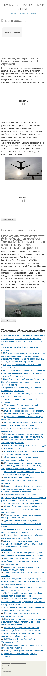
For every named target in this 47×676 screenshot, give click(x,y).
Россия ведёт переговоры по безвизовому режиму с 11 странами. (21, 60)
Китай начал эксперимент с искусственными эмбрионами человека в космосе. (22, 609)
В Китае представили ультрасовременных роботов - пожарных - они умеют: (21, 588)
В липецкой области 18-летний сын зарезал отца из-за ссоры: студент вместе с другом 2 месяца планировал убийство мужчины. (22, 489)
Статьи (33, 13)
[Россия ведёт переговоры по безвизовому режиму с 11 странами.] (23, 168)
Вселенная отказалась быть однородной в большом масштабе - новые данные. (21, 531)
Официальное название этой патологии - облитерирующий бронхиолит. (21, 635)
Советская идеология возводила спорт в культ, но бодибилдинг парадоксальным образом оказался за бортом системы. (23, 581)
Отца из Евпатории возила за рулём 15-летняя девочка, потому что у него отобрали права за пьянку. (21, 509)
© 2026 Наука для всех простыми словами (14, 663)
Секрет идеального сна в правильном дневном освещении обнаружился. (19, 458)
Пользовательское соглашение (17, 666)
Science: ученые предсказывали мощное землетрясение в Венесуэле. (21, 516)
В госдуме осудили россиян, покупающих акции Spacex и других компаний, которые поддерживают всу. (21, 561)
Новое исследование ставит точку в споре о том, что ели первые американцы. (22, 473)
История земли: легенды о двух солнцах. (22, 413)
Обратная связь (6, 671)
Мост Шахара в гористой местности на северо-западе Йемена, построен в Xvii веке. (21, 629)
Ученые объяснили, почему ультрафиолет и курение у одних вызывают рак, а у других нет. (22, 435)
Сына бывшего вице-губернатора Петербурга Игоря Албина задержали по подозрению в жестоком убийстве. (22, 382)
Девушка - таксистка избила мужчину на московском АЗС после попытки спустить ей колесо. (21, 523)
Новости (24, 13)
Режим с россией (12, 32)
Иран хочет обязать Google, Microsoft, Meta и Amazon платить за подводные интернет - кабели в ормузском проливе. (23, 601)
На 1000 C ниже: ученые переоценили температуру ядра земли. (20, 441)
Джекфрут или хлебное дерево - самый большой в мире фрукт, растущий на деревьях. (22, 542)
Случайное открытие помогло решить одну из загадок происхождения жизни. (23, 453)
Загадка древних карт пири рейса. (18, 361)
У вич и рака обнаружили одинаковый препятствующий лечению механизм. (19, 406)
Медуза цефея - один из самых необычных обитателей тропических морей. (22, 536)
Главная (13, 13)
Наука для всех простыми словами (23, 7)
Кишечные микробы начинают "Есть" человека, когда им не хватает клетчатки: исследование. (23, 372)
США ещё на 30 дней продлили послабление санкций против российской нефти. (23, 594)
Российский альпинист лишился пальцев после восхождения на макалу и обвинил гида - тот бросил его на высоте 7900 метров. (22, 465)
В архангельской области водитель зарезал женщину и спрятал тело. (21, 389)
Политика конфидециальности (11, 668)
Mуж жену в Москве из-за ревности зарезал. (24, 410)
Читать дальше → (9, 219)
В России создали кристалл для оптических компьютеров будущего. (22, 395)
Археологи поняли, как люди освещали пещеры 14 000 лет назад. (20, 568)
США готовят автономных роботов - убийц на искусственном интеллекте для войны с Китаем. (23, 554)
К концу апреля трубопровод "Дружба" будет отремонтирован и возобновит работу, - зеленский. (22, 653)
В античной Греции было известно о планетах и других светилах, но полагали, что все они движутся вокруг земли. (23, 621)
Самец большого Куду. (13, 376)
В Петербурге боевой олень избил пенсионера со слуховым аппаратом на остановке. (19, 480)
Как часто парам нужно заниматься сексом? (24, 503)
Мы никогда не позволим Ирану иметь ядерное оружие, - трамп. (19, 614)
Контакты (4, 666)
